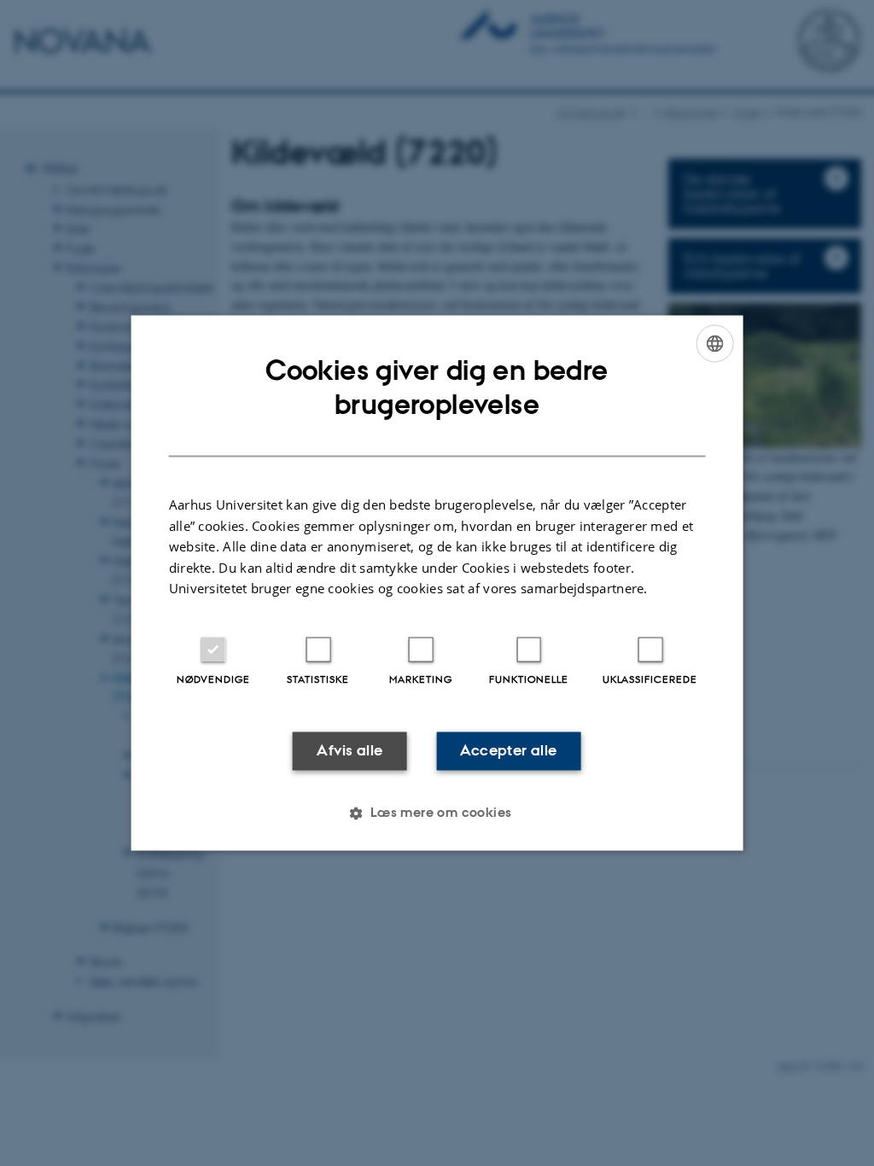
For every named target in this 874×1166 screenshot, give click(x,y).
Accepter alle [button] (508, 750)
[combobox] (714, 343)
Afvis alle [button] (349, 750)
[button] (436, 813)
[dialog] (437, 582)
